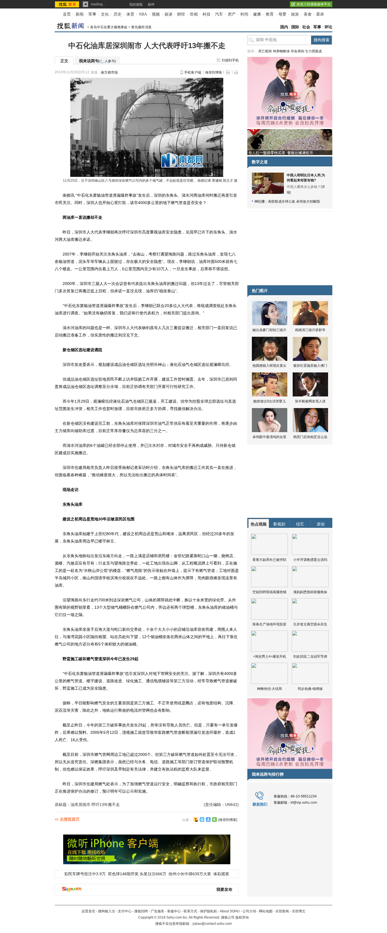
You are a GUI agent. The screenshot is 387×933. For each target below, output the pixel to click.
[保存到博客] (227, 820)
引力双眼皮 (313, 51)
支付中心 (124, 911)
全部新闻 (282, 911)
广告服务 (157, 911)
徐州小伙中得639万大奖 (190, 874)
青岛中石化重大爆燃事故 (108, 27)
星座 (320, 14)
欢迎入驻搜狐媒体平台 (314, 4)
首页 (67, 14)
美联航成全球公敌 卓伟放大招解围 (294, 201)
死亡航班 (265, 51)
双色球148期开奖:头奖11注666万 (137, 874)
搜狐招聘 (141, 911)
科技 (206, 14)
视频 (156, 14)
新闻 (80, 14)
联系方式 (190, 911)
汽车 (219, 14)
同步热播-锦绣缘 (310, 689)
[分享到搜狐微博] (196, 819)
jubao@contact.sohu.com (212, 924)
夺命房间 (297, 51)
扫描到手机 (230, 60)
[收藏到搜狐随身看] (214, 819)
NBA (143, 14)
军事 (92, 14)
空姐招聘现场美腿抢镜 (269, 592)
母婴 (282, 14)
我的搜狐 (136, 5)
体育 (130, 14)
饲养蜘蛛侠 (281, 51)
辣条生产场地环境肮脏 (269, 624)
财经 (181, 14)
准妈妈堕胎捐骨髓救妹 (310, 592)
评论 (328, 27)
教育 (270, 14)
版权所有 (242, 917)
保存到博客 (213, 72)
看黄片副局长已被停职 (269, 560)
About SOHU (230, 911)
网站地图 (266, 911)
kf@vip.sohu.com (304, 803)
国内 (284, 27)
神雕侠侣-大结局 (269, 689)
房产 (232, 14)
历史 (118, 14)
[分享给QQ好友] (202, 819)
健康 (257, 14)
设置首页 (88, 911)
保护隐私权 (208, 911)
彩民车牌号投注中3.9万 (85, 874)
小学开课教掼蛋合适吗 (310, 560)
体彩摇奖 (221, 874)
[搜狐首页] (67, 4)
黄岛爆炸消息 (141, 27)
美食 (308, 14)
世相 (194, 14)
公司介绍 (249, 911)
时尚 (244, 14)
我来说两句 (97, 61)
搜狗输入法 (106, 911)
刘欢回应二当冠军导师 (310, 657)
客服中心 (174, 911)
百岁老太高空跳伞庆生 (310, 624)
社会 (306, 27)
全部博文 (298, 911)
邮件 (151, 5)
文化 (105, 14)
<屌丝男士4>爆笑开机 (269, 657)
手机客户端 (192, 72)
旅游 (295, 14)
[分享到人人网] (208, 819)
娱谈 (169, 14)
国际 (295, 27)
